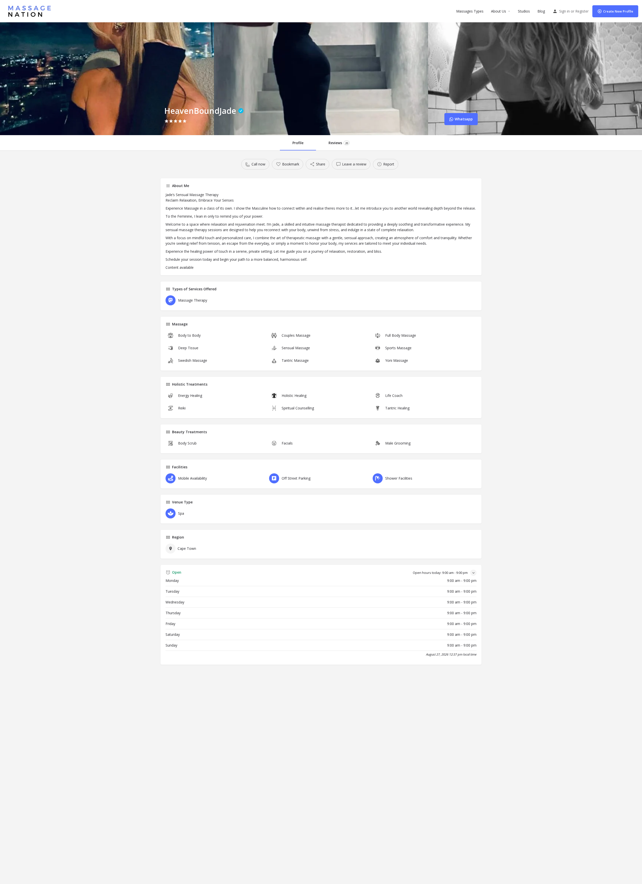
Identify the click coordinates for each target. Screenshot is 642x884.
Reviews (338, 142)
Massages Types (470, 11)
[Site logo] (31, 10)
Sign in (564, 11)
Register (582, 11)
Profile (297, 142)
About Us (498, 11)
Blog (541, 11)
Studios (524, 11)
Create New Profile (618, 11)
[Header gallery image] (107, 78)
